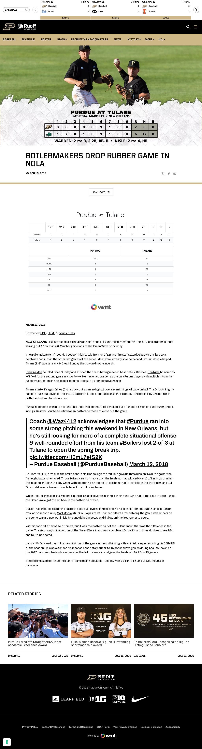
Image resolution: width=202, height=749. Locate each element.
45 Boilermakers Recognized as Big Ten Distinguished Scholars (161, 644)
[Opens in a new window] (68, 699)
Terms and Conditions (81, 727)
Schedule (28, 39)
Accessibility (173, 726)
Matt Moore (64, 513)
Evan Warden (34, 372)
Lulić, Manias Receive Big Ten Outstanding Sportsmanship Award (100, 644)
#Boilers (130, 443)
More (148, 39)
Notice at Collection (151, 727)
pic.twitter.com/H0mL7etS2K (65, 457)
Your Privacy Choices (125, 727)
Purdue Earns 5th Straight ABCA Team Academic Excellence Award (34, 644)
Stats (61, 39)
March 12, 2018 (148, 464)
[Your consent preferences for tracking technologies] (7, 742)
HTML (51, 333)
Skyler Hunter (82, 376)
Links (65, 18)
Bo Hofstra (33, 474)
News (117, 39)
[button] (196, 10)
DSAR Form (103, 727)
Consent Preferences (53, 727)
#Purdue (138, 421)
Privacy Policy (30, 727)
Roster (46, 39)
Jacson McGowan (37, 543)
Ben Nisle (154, 372)
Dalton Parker (34, 508)
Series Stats (67, 333)
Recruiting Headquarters (89, 39)
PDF (43, 333)
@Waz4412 (61, 421)
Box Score (98, 192)
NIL (161, 39)
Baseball (14, 656)
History (133, 39)
